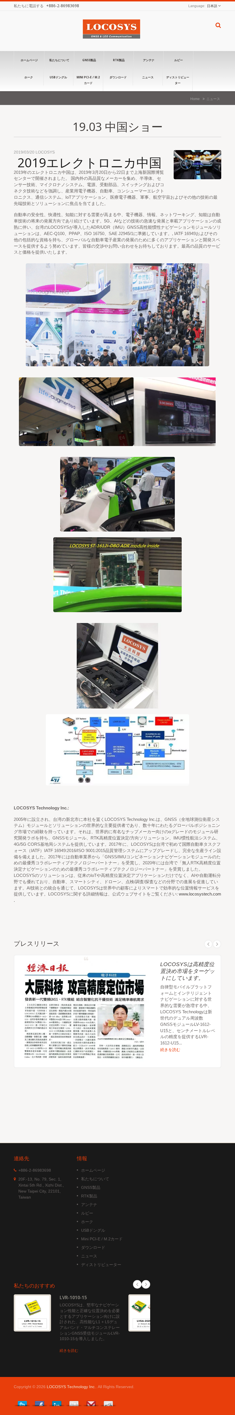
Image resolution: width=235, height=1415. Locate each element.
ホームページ (29, 60)
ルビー (178, 60)
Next (217, 944)
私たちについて (59, 60)
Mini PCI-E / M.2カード (88, 80)
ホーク (28, 77)
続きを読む (170, 1049)
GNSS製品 (89, 60)
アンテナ (148, 60)
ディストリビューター (177, 80)
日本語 (212, 6)
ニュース (148, 77)
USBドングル (58, 77)
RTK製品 (119, 60)
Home (195, 99)
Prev (208, 944)
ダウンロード (118, 77)
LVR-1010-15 (73, 1297)
